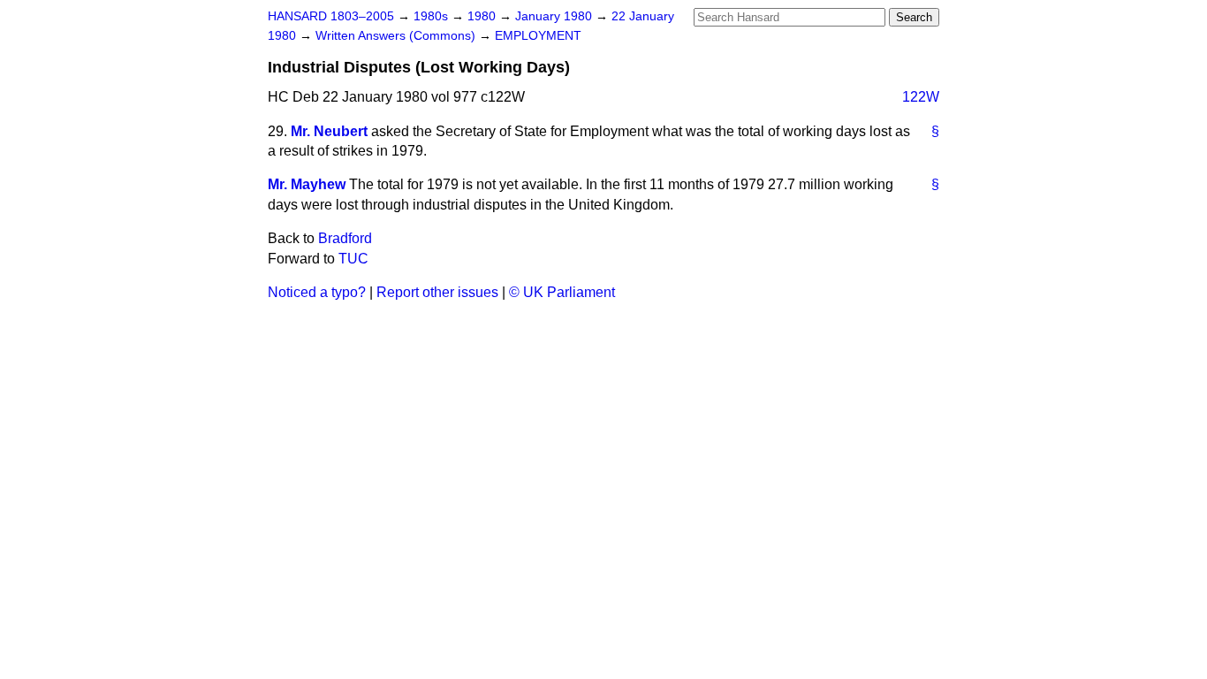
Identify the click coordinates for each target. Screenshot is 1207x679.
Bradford (345, 238)
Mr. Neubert (329, 131)
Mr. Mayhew (306, 184)
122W (920, 96)
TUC (353, 258)
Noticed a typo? (317, 292)
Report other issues (437, 292)
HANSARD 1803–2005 (331, 16)
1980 (483, 16)
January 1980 (555, 16)
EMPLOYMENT (538, 35)
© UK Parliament (562, 292)
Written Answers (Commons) (397, 35)
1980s (433, 16)
